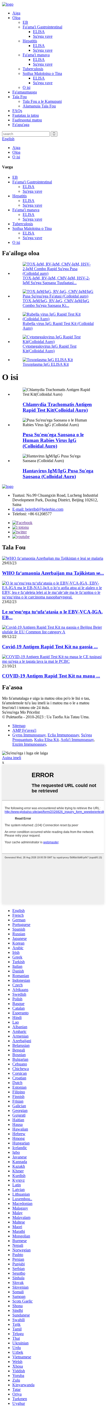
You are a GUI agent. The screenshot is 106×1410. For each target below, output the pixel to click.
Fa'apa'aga (20, 124)
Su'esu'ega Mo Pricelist (21, 712)
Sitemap (18, 725)
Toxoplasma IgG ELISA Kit (46, 364)
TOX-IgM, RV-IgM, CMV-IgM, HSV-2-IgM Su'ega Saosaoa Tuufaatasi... (56, 280)
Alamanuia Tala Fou (39, 106)
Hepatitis (30, 41)
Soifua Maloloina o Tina (42, 73)
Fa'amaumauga (24, 92)
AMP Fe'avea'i (24, 730)
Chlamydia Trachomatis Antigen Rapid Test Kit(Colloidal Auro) (57, 407)
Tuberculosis (33, 69)
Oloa (16, 17)
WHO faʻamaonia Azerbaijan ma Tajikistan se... (53, 573)
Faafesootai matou (27, 120)
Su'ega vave (42, 36)
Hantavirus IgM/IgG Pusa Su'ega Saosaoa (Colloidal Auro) (58, 473)
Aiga (16, 13)
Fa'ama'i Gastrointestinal (42, 27)
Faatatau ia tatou (25, 115)
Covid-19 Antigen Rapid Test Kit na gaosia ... (50, 646)
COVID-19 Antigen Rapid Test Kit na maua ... (51, 676)
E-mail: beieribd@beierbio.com (37, 509)
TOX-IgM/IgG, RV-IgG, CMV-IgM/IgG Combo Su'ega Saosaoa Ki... (56, 303)
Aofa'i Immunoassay (77, 739)
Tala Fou (19, 97)
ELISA (39, 31)
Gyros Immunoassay (29, 735)
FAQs (17, 110)
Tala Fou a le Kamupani (42, 101)
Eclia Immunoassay (63, 735)
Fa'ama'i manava (36, 55)
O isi (26, 87)
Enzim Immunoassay (29, 744)
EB (25, 22)
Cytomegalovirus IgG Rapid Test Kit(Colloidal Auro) (49, 348)
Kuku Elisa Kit (46, 739)
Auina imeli (11, 757)
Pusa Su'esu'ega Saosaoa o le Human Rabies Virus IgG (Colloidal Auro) (53, 440)
